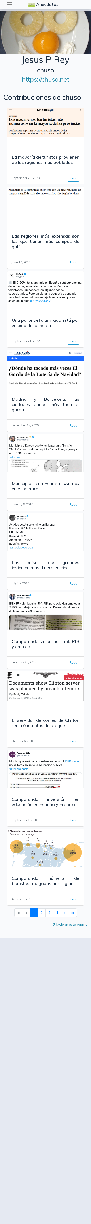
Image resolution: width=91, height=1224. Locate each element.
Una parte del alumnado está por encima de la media (46, 322)
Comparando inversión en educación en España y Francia (46, 801)
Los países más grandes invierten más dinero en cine (46, 565)
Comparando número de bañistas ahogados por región (46, 880)
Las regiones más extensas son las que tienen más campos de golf (46, 241)
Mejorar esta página (71, 924)
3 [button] (49, 912)
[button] (64, 912)
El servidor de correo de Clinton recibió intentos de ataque (46, 722)
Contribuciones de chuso (42, 97)
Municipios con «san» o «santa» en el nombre (46, 486)
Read (73, 178)
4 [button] (57, 912)
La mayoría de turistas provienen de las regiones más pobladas (46, 159)
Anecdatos (47, 4)
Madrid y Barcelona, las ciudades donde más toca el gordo (46, 404)
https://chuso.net (45, 79)
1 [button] (34, 912)
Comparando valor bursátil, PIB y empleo (46, 644)
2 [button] (42, 912)
